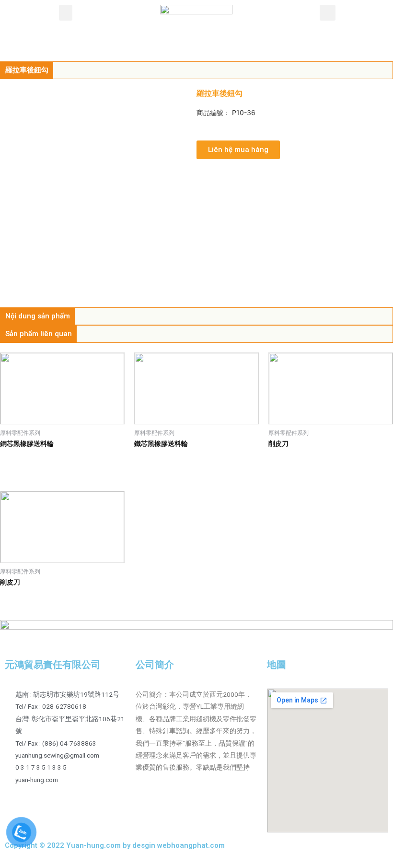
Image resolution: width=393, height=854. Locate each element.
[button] (65, 13)
